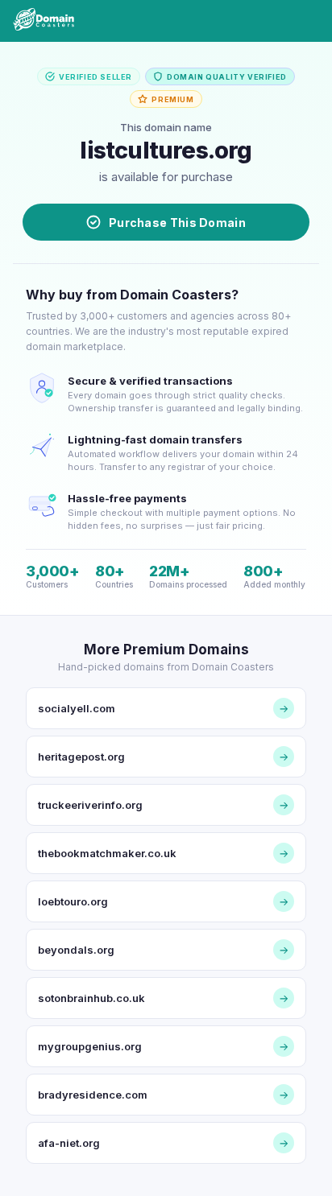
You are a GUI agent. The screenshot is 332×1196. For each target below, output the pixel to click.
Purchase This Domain (177, 222)
